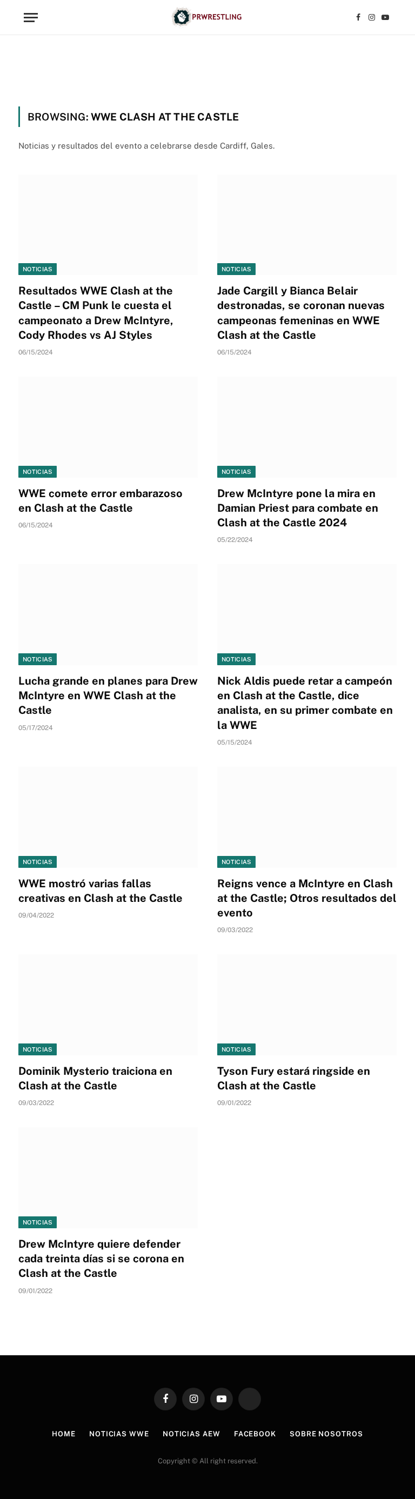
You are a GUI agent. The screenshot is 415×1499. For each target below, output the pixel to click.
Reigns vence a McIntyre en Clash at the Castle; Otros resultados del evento (307, 898)
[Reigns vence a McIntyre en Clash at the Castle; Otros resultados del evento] (307, 817)
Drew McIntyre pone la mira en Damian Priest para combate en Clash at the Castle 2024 (297, 508)
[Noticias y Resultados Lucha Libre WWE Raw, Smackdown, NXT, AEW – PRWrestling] (207, 17)
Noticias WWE (119, 1434)
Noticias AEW (191, 1434)
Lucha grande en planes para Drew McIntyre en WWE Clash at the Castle (108, 695)
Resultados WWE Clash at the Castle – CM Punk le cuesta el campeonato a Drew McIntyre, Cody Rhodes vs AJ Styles (95, 313)
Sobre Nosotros (326, 1434)
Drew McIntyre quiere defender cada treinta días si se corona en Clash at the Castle (101, 1258)
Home (64, 1434)
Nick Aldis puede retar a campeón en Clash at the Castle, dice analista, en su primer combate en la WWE (305, 703)
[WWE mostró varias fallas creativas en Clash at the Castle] (108, 817)
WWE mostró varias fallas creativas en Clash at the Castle (100, 891)
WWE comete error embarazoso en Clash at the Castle (100, 500)
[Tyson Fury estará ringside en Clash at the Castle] (307, 1004)
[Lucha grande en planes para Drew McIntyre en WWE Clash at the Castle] (108, 614)
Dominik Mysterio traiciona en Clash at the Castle (95, 1078)
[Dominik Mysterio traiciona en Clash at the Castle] (108, 1004)
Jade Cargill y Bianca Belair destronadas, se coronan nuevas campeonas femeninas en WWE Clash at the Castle (301, 313)
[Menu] (31, 17)
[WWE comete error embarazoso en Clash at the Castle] (108, 427)
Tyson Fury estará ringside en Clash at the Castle (293, 1078)
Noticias (37, 269)
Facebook (255, 1434)
